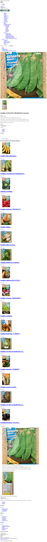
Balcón (5, 32)
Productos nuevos (4, 509)
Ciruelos (5, 16)
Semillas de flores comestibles (10, 36)
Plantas (4, 22)
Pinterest (3, 131)
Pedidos (3, 527)
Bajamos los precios (5, 508)
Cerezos (5, 15)
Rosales (7, 28)
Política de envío (4, 516)
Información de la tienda (3, 539)
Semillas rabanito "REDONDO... (10, 298)
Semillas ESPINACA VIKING (9, 262)
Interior (5, 23)
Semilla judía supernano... (8, 156)
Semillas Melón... (5, 227)
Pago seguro (4, 518)
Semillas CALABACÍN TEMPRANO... (12, 173)
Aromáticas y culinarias (7, 24)
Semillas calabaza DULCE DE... (10, 280)
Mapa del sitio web (5, 520)
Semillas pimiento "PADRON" (10, 369)
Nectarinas (5, 18)
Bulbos (7, 29)
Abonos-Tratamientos (7, 41)
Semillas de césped (8, 34)
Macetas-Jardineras (7, 42)
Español (3, 4)
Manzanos (5, 13)
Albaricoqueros (6, 17)
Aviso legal (3, 517)
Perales (5, 14)
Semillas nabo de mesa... (8, 245)
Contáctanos (4, 519)
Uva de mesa (6, 21)
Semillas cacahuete (6, 316)
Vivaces (7, 31)
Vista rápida (2, 159)
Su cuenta (2, 522)
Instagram (3, 503)
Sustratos (5, 40)
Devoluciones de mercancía (6, 526)
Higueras (5, 20)
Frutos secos (6, 19)
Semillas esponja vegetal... (8, 387)
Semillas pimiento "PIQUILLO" (10, 209)
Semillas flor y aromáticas (9, 35)
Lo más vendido (4, 510)
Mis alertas (3, 529)
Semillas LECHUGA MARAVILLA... (12, 351)
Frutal (3, 12)
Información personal (5, 525)
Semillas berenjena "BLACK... (10, 422)
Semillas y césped (7, 33)
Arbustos (7, 27)
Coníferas (7, 26)
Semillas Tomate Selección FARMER (11, 38)
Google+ (3, 130)
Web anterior (4, 511)
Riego (5, 43)
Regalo (3, 39)
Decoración (5, 44)
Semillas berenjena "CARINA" (10, 333)
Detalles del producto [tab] (5, 138)
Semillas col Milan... (6, 191)
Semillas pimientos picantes (10, 37)
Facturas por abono (5, 528)
